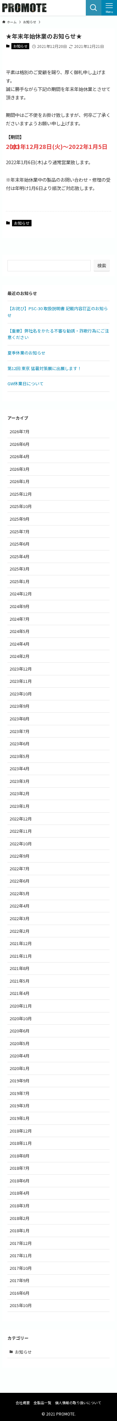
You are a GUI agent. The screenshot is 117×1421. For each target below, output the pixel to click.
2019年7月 (20, 1093)
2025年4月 (20, 556)
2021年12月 (21, 943)
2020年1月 (20, 1068)
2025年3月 (20, 569)
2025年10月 (21, 506)
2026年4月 (20, 456)
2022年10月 (21, 843)
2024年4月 (20, 644)
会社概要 (23, 1402)
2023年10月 (21, 694)
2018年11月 (21, 1143)
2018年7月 (20, 1168)
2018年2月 (20, 1218)
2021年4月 (20, 993)
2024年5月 (20, 631)
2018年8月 (20, 1156)
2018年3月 (20, 1205)
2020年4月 (20, 1056)
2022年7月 (20, 868)
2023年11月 (21, 681)
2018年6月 (20, 1181)
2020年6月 (20, 1031)
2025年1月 (20, 581)
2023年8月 (20, 719)
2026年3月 (20, 469)
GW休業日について (25, 383)
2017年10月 (21, 1268)
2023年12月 (21, 669)
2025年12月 (21, 494)
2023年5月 (20, 756)
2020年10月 (21, 1018)
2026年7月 (20, 431)
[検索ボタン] (93, 8)
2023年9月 (20, 706)
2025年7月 (20, 531)
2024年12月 (21, 594)
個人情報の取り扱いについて (78, 1402)
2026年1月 (20, 481)
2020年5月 (20, 1043)
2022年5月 (20, 893)
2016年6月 (20, 1293)
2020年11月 (21, 1006)
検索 (101, 265)
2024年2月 (20, 656)
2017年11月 (21, 1255)
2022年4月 (20, 906)
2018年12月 (21, 1131)
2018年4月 (20, 1193)
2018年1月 (20, 1230)
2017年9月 (20, 1280)
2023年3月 (20, 781)
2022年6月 (20, 881)
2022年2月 (20, 931)
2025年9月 (20, 519)
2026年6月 (20, 444)
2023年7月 (20, 731)
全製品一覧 (42, 1402)
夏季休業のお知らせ (26, 353)
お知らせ (20, 46)
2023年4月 (20, 768)
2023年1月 (20, 806)
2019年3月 (20, 1105)
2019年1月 (20, 1118)
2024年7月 (20, 619)
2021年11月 (21, 956)
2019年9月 (20, 1080)
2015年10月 (21, 1305)
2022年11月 (21, 831)
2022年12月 (21, 819)
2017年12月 (21, 1243)
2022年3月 (20, 918)
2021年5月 (20, 981)
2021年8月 (20, 968)
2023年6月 (20, 743)
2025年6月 (20, 544)
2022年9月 (20, 856)
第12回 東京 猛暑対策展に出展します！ (44, 368)
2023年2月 (20, 793)
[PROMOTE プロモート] (24, 8)
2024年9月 (20, 606)
